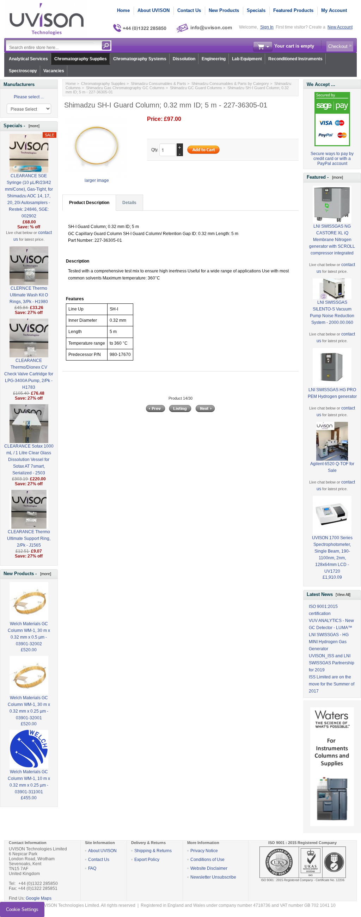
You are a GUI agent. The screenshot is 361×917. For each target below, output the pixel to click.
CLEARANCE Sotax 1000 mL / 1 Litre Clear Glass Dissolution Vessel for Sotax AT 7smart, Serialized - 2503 (29, 459)
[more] (32, 126)
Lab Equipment (247, 58)
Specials (256, 10)
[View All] (343, 594)
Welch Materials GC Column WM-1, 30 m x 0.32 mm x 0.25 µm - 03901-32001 (29, 707)
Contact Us (189, 10)
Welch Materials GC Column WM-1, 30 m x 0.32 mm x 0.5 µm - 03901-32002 (29, 633)
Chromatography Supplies (80, 58)
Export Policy (146, 859)
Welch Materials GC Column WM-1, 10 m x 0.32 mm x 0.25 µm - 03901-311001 (29, 781)
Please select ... (29, 96)
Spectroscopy (23, 70)
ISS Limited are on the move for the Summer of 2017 (331, 684)
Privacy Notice (204, 850)
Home (123, 10)
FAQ (92, 868)
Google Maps (38, 898)
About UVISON (153, 10)
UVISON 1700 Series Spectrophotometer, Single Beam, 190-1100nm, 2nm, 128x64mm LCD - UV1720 (332, 554)
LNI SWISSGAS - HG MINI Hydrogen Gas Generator (329, 641)
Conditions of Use (207, 859)
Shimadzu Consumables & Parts (158, 83)
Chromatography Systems (139, 58)
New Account (340, 27)
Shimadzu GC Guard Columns (196, 88)
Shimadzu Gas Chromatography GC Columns (125, 88)
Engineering (214, 58)
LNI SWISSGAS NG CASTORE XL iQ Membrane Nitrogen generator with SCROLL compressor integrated (332, 240)
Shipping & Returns (153, 850)
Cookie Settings (22, 909)
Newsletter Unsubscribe (213, 877)
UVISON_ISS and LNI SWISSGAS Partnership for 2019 (331, 662)
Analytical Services (28, 58)
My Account (334, 10)
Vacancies (53, 70)
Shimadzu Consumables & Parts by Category (230, 83)
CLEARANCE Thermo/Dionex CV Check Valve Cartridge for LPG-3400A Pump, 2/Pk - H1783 (28, 374)
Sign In (267, 27)
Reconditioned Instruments (295, 58)
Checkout (338, 46)
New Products (224, 10)
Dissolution (184, 58)
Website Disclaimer (208, 868)
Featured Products (293, 10)
